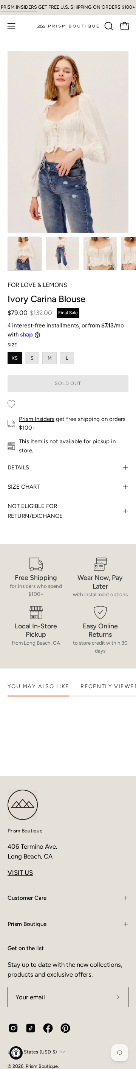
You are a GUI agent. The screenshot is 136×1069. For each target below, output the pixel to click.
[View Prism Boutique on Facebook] (48, 1028)
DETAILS (18, 467)
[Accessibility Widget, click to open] (16, 1053)
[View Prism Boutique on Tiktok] (30, 1028)
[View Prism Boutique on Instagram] (13, 1028)
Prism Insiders (36, 419)
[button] (108, 26)
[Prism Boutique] (68, 25)
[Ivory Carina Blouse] (25, 254)
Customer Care (27, 897)
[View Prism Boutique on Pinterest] (65, 1028)
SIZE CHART (24, 486)
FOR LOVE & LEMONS (37, 284)
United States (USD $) (32, 1052)
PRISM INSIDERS (19, 7)
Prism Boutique (25, 830)
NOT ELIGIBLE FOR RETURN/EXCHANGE (35, 511)
